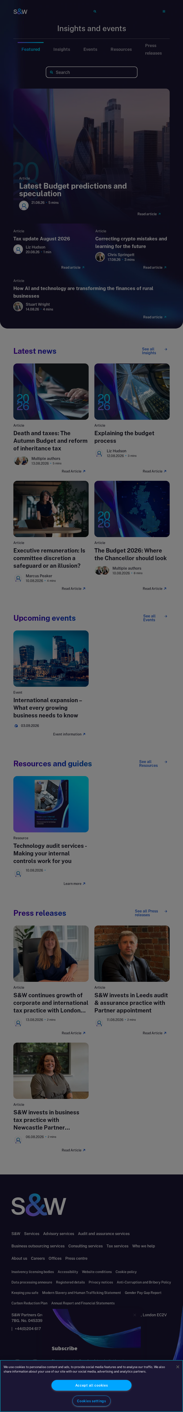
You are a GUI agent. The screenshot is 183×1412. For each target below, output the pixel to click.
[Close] (178, 1367)
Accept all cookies (91, 1385)
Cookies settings (91, 1401)
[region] (91, 1386)
